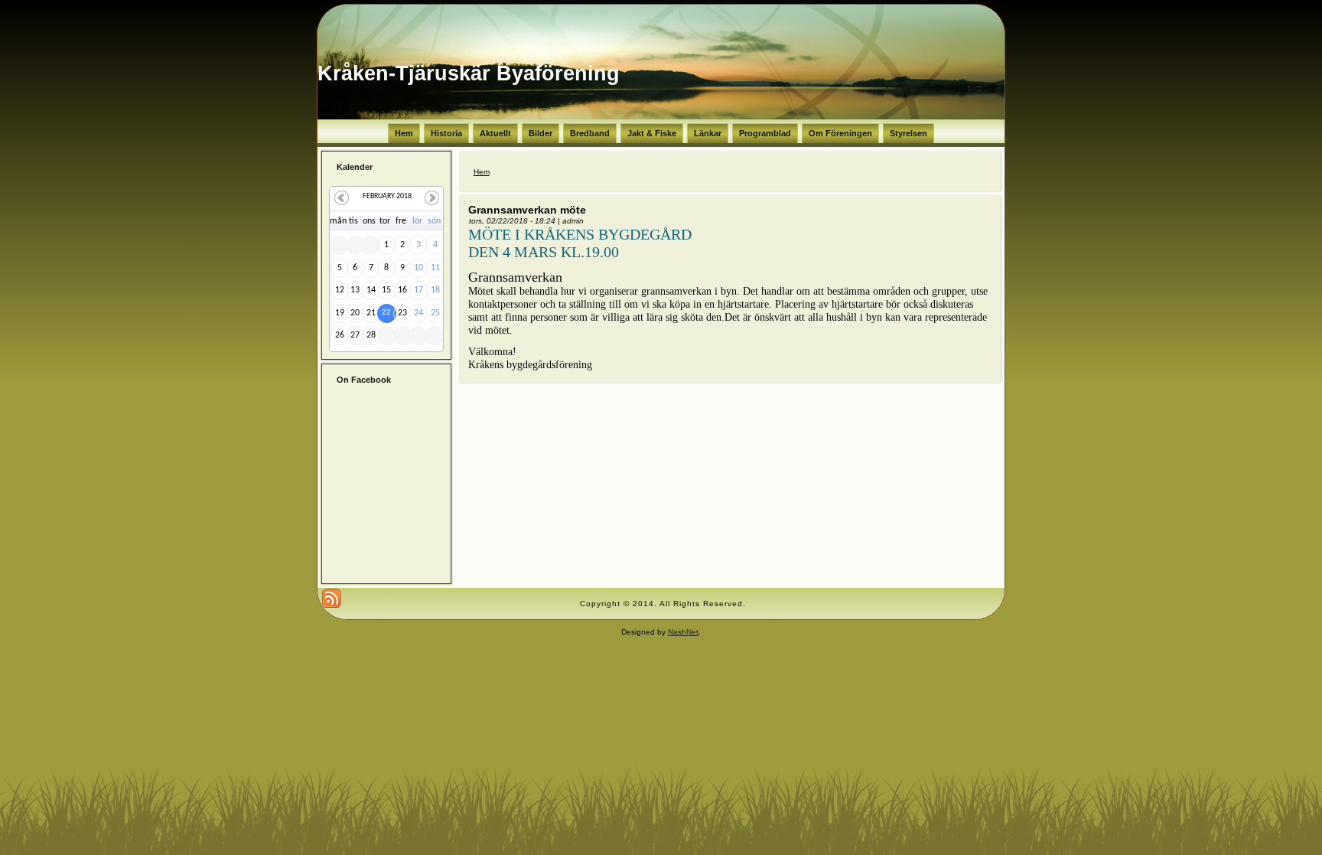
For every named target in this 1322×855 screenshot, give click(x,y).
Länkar (707, 133)
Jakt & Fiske (651, 133)
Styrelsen (908, 133)
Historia (446, 133)
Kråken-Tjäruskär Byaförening (468, 73)
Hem (404, 133)
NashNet (683, 632)
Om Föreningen (840, 133)
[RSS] (331, 598)
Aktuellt (495, 133)
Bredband (590, 133)
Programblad (765, 133)
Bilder (540, 133)
